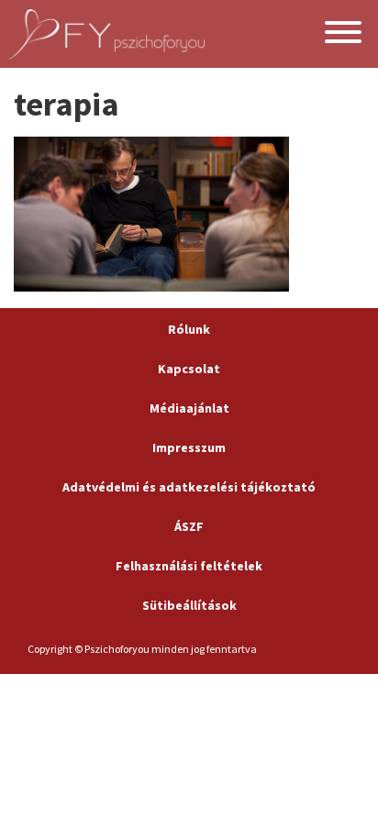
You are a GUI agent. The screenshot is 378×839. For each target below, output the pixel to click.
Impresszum (189, 447)
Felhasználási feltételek (189, 565)
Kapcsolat (189, 368)
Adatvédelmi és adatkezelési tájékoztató (189, 487)
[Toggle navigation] (343, 34)
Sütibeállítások (189, 605)
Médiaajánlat (189, 408)
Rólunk (189, 329)
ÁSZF (189, 526)
